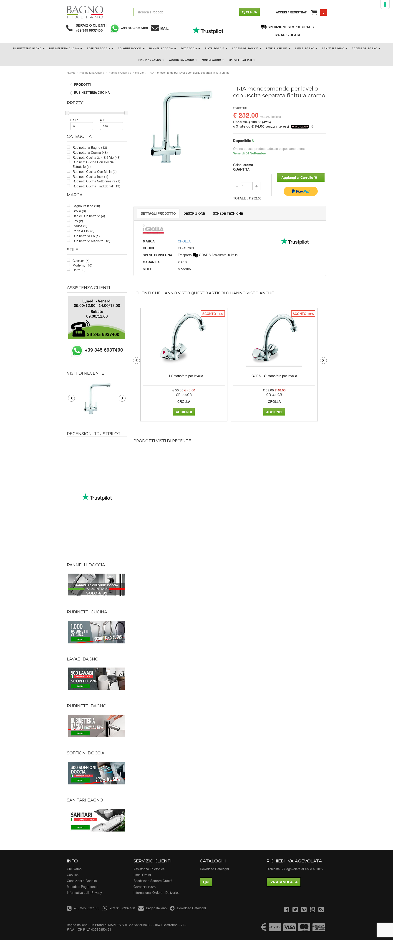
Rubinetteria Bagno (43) (90, 147)
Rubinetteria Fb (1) (86, 236)
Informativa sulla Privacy (84, 892)
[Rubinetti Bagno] (97, 726)
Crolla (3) (79, 211)
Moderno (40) (82, 265)
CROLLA (184, 241)
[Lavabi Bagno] (97, 679)
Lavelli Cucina (277, 48)
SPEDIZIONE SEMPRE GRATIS (291, 27)
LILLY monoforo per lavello (184, 375)
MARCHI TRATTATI (241, 59)
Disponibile (242, 140)
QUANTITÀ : (242, 169)
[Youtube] (312, 910)
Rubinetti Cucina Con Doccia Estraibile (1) (93, 164)
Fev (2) (78, 221)
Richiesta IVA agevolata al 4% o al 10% (295, 869)
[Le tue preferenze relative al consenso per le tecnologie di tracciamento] (385, 4)
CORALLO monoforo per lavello (274, 375)
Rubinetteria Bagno (27, 48)
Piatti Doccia (215, 48)
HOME (71, 72)
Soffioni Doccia (99, 48)
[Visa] (289, 929)
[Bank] (264, 929)
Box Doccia (189, 48)
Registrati (298, 12)
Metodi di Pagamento (82, 886)
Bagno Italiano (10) (86, 206)
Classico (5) (81, 260)
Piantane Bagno (150, 59)
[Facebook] (286, 910)
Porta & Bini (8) (83, 231)
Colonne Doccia (130, 48)
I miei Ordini (142, 874)
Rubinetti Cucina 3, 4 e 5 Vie (126, 72)
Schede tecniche (228, 213)
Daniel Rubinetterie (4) (89, 216)
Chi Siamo (74, 869)
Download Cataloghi (214, 869)
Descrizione (194, 213)
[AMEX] (318, 929)
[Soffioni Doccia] (97, 773)
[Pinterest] (304, 910)
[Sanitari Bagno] (97, 820)
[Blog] (321, 910)
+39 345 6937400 (89, 30)
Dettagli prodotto (158, 213)
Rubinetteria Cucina (64, 48)
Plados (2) (80, 226)
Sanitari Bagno (333, 48)
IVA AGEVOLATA (287, 35)
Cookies (72, 874)
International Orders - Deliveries (156, 892)
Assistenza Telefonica (149, 869)
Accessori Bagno (365, 48)
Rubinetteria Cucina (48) (90, 152)
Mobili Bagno (212, 59)
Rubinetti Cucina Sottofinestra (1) (96, 181)
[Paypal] (275, 929)
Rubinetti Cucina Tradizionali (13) (96, 186)
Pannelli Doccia (161, 48)
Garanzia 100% (145, 886)
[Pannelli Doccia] (97, 585)
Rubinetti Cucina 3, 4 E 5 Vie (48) (97, 157)
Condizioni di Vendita (82, 880)
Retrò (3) (79, 269)
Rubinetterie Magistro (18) (91, 241)
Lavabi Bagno (305, 48)
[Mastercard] (304, 929)
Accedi (281, 12)
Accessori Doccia (245, 48)
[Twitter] (295, 910)
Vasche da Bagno (182, 59)
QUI (206, 882)
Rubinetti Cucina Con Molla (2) (95, 171)
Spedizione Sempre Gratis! (153, 880)
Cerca (251, 12)
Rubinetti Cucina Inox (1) (90, 176)
